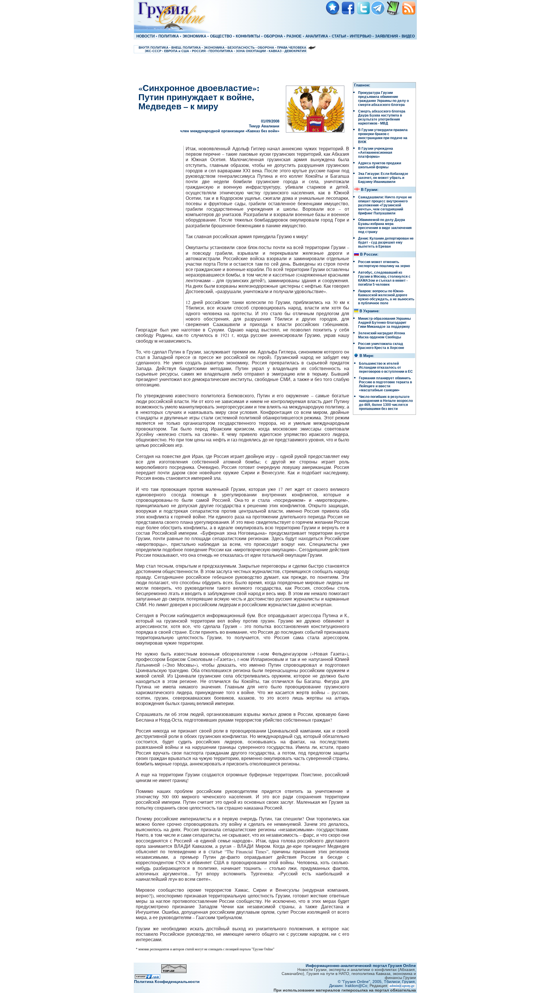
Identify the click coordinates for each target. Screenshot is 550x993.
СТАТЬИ (339, 36)
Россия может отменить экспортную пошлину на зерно (384, 264)
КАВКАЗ (275, 51)
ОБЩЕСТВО (221, 36)
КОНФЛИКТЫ (248, 36)
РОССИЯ (199, 51)
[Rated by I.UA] (147, 977)
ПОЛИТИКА (168, 36)
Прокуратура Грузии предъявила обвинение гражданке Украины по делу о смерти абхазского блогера (383, 99)
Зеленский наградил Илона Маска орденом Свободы (381, 335)
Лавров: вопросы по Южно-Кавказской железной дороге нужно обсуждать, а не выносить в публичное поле (386, 297)
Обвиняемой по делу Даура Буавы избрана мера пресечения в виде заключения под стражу (385, 226)
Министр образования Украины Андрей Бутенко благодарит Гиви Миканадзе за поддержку (384, 323)
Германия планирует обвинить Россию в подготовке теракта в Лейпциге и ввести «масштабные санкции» (385, 384)
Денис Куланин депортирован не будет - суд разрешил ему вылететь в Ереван (386, 242)
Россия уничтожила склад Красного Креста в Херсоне (381, 346)
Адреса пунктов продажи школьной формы (379, 165)
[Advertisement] (275, 67)
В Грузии (369, 190)
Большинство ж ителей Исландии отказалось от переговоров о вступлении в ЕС (386, 368)
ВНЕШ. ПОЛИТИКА (186, 47)
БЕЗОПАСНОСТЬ (241, 47)
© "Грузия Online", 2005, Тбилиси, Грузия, (377, 981)
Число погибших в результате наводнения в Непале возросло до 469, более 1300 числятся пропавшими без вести (386, 403)
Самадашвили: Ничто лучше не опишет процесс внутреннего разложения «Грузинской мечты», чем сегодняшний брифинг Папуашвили (385, 205)
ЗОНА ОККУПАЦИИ (251, 51)
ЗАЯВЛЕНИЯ (386, 36)
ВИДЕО (408, 36)
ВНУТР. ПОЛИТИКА (153, 47)
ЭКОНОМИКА (194, 36)
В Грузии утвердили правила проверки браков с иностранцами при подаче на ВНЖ (383, 136)
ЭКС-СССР (153, 51)
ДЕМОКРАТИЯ (295, 51)
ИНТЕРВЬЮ (360, 36)
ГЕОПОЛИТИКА (221, 51)
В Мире (366, 356)
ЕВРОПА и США (176, 51)
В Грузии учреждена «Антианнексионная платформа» (375, 153)
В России (368, 254)
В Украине (369, 311)
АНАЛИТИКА (316, 36)
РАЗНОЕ (294, 36)
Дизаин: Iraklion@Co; (349, 985)
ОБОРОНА (273, 36)
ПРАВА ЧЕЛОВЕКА (291, 47)
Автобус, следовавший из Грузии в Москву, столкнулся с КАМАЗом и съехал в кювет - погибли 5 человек (384, 279)
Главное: (362, 85)
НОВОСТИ (145, 36)
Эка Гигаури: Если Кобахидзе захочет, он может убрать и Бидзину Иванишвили (383, 178)
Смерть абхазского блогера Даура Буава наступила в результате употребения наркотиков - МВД (381, 117)
